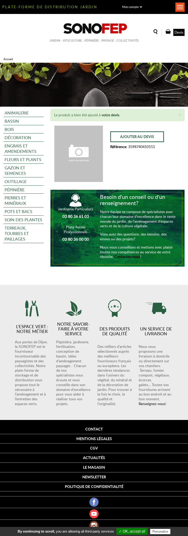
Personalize (160, 531)
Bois (9, 129)
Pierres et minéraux (15, 200)
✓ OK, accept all (132, 531)
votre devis (110, 114)
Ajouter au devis (137, 136)
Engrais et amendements (20, 148)
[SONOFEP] (94, 28)
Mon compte (130, 7)
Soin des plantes (23, 219)
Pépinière (15, 189)
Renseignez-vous (152, 403)
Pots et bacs (18, 211)
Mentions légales (94, 438)
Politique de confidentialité (94, 486)
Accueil (8, 59)
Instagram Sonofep (94, 525)
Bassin (12, 121)
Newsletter (94, 476)
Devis (178, 32)
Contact (94, 429)
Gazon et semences (15, 170)
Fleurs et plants (23, 159)
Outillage (16, 181)
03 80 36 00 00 (75, 239)
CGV (94, 448)
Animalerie (17, 113)
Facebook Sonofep (94, 502)
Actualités (94, 457)
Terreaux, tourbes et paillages (17, 233)
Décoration (18, 137)
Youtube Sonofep (94, 513)
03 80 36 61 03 (75, 216)
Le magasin (94, 467)
